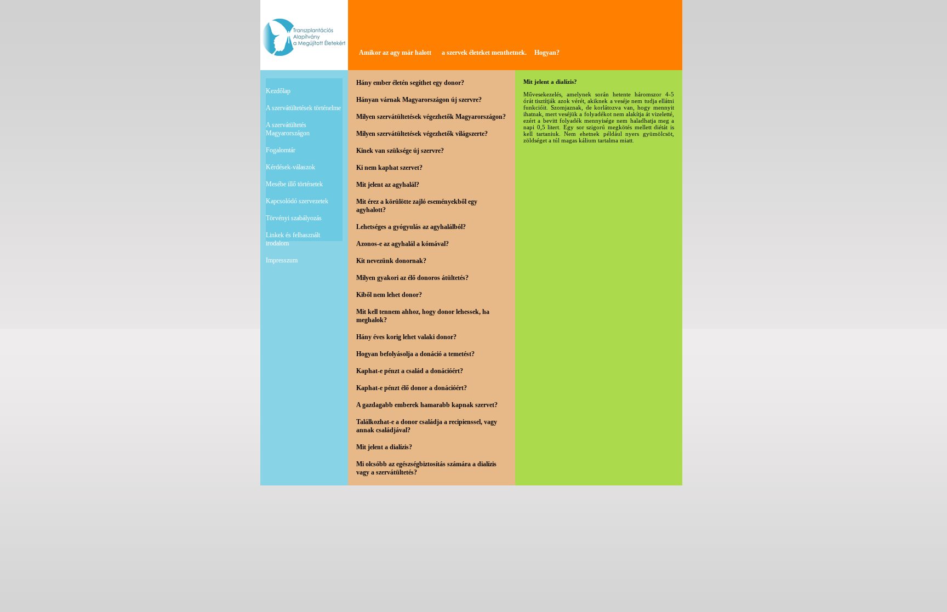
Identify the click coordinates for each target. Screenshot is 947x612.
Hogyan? (547, 52)
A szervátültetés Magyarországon (288, 129)
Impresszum (282, 260)
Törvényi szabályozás (294, 218)
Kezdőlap (278, 91)
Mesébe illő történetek (294, 184)
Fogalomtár (280, 150)
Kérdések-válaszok (290, 167)
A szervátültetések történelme (303, 108)
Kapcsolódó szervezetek (297, 201)
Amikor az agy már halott (395, 52)
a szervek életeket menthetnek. (484, 52)
